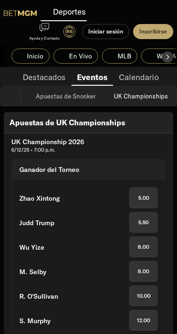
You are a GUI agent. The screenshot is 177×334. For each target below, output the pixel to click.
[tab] (44, 76)
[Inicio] (20, 13)
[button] (167, 57)
